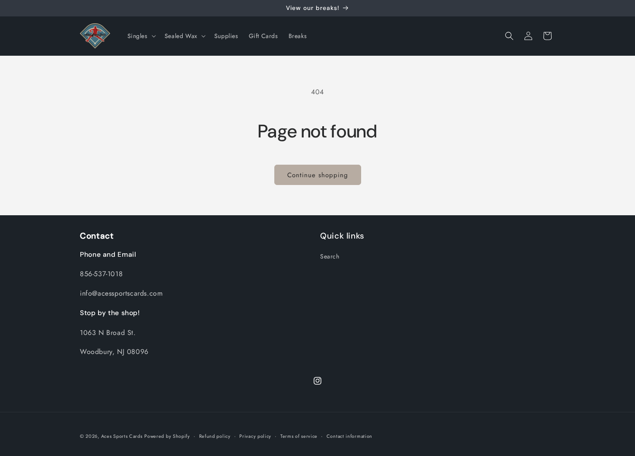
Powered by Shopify (167, 436)
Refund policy (215, 436)
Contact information (349, 436)
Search (330, 256)
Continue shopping (317, 175)
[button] (140, 36)
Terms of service (299, 436)
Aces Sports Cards (122, 436)
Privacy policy (255, 436)
